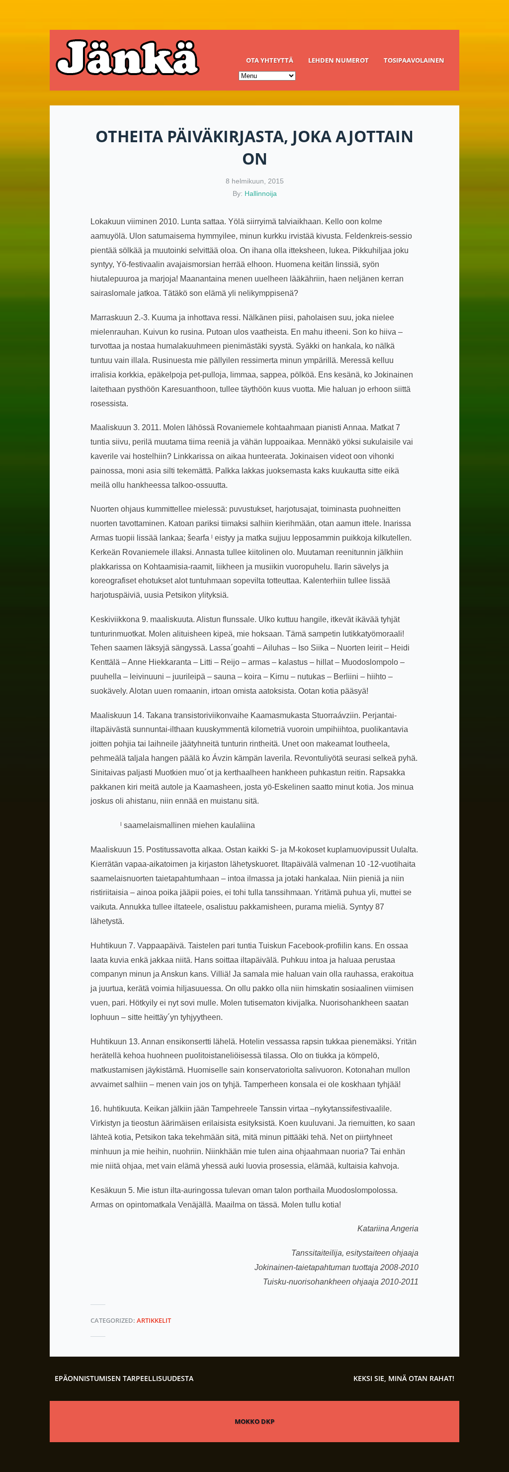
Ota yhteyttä (269, 60)
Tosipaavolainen (414, 60)
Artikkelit (154, 1320)
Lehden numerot (338, 60)
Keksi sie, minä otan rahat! (403, 1378)
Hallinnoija (261, 193)
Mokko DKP (254, 1421)
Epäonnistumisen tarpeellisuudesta (124, 1378)
